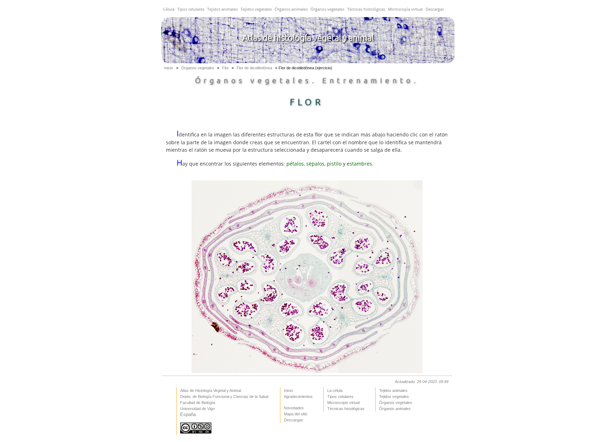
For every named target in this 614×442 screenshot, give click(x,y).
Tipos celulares (190, 9)
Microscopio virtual (343, 402)
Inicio (168, 68)
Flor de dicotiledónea (255, 68)
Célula (168, 9)
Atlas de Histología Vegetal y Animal (210, 390)
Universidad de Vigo (197, 408)
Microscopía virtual (405, 9)
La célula (335, 390)
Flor (226, 68)
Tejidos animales (222, 9)
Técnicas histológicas (366, 9)
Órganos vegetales (327, 9)
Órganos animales (291, 9)
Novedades (294, 408)
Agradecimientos (298, 396)
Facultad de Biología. (198, 402)
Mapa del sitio (295, 414)
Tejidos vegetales (256, 9)
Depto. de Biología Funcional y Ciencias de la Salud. (224, 396)
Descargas (435, 9)
